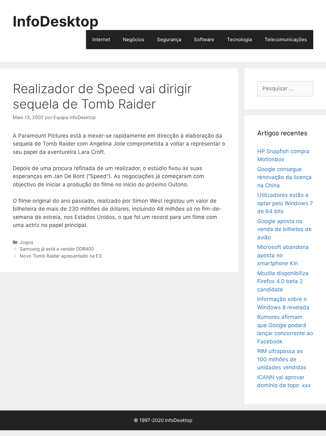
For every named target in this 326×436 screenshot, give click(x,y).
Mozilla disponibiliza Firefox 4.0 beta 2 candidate (282, 281)
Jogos (26, 242)
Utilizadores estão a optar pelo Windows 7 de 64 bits (285, 203)
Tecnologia (239, 39)
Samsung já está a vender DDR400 (57, 249)
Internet (101, 39)
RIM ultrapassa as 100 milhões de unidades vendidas (281, 359)
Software (204, 39)
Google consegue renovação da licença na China (284, 177)
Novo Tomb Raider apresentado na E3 (61, 256)
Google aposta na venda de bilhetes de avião (284, 229)
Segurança (169, 39)
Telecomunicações (286, 39)
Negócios (133, 39)
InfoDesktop (55, 21)
